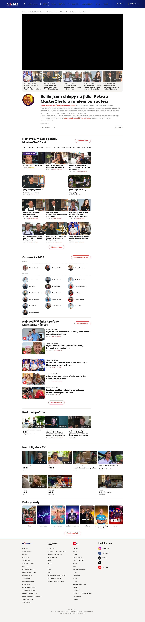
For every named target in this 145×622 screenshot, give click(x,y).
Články (62, 4)
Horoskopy (76, 575)
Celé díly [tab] (31, 147)
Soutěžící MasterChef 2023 (64, 147)
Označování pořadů (29, 590)
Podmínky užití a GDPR (29, 593)
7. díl (25, 432)
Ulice (49, 466)
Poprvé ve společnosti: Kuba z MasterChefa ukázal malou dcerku (79, 167)
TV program (51, 548)
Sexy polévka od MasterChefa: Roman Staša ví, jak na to (111, 87)
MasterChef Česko (33, 12)
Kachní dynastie (78, 466)
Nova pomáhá (27, 575)
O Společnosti (27, 551)
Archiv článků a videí (29, 572)
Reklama (25, 548)
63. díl (25, 468)
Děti (49, 566)
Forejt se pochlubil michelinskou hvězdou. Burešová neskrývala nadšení (65, 391)
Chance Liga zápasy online (56, 575)
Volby (75, 566)
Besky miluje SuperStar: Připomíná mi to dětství (55, 166)
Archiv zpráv (77, 596)
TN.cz (98, 4)
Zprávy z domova (78, 560)
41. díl (25, 492)
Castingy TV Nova (28, 563)
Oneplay (31, 167)
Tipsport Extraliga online (56, 581)
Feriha (25, 490)
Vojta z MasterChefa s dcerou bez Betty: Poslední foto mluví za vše (64, 347)
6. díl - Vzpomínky (105, 492)
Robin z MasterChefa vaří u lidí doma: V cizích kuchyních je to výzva (33, 191)
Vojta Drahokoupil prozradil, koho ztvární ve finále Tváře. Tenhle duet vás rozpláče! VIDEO (78, 434)
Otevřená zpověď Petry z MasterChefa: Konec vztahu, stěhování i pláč (92, 87)
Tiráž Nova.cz (26, 602)
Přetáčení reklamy (28, 569)
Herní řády (25, 566)
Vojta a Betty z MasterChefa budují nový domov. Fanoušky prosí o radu (68, 333)
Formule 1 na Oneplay (55, 578)
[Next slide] (120, 76)
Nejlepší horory (53, 557)
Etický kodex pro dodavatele (31, 596)
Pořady (45, 4)
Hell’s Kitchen (50, 430)
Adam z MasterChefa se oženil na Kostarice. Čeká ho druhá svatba (66, 377)
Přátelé (101, 490)
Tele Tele (51, 490)
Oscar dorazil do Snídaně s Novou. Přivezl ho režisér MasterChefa (50, 87)
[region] (72, 12)
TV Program (73, 4)
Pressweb (25, 557)
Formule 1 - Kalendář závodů (82, 593)
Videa (53, 4)
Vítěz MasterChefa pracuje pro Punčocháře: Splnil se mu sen (32, 87)
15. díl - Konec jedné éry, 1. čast (85, 468)
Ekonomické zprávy (79, 569)
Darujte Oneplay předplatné (57, 551)
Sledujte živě (87, 4)
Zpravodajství (77, 557)
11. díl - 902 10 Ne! (105, 469)
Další (106, 4)
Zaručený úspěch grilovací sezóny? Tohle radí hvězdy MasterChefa (72, 87)
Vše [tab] (23, 147)
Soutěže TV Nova (28, 581)
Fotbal (75, 581)
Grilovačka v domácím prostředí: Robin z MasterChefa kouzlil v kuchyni (31, 215)
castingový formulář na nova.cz (77, 118)
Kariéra (24, 554)
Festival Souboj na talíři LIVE (88, 147)
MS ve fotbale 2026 (79, 584)
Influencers (26, 584)
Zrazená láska (27, 466)
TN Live (75, 548)
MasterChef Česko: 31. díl (32, 165)
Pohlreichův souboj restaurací (32, 430)
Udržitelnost (26, 578)
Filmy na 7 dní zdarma (55, 554)
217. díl (50, 492)
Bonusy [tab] (40, 147)
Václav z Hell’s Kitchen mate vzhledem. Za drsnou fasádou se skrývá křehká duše (55, 434)
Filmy (49, 560)
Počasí (75, 572)
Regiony (75, 563)
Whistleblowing (27, 599)
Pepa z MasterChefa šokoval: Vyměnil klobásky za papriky (78, 191)
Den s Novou (33, 4)
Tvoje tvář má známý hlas (77, 430)
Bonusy (42, 12)
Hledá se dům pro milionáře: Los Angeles (108, 466)
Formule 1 (76, 590)
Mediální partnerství (29, 587)
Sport (49, 572)
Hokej (75, 587)
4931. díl (51, 468)
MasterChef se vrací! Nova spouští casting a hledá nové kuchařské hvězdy (66, 364)
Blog (49, 569)
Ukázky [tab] (48, 147)
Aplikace (76, 599)
